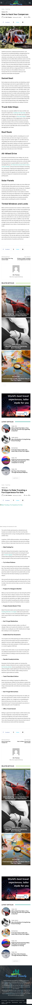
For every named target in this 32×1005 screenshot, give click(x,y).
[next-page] (5, 385)
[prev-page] (2, 385)
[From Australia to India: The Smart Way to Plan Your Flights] (16, 366)
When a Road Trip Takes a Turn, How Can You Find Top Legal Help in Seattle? (16, 314)
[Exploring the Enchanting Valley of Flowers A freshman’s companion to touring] (6, 460)
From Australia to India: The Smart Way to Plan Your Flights (16, 379)
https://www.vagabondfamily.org (16, 276)
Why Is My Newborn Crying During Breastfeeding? (16, 347)
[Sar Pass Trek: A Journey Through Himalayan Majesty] (6, 471)
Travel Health (16, 344)
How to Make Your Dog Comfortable (7, 259)
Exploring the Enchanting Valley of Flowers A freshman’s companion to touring (20, 461)
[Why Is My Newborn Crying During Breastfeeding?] (16, 334)
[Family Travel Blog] (16, 3)
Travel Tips (7, 9)
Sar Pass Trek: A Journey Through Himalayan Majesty (19, 471)
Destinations (16, 376)
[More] (22, 22)
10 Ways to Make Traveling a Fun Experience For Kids (23, 259)
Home (3, 9)
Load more (15, 478)
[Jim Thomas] (3, 17)
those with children (21, 116)
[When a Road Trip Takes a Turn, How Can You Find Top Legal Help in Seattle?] (16, 302)
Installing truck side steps (19, 112)
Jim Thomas (8, 17)
